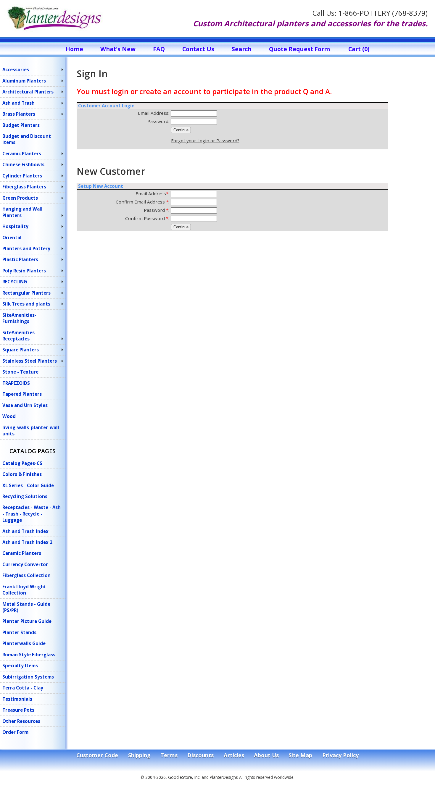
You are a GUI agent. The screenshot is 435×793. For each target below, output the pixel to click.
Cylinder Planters (22, 176)
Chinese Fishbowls (23, 164)
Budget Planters (21, 125)
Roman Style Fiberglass (28, 655)
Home (74, 49)
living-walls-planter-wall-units (31, 430)
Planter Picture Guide (26, 621)
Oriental (12, 237)
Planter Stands (19, 632)
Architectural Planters (28, 92)
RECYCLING (14, 282)
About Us (266, 755)
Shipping (139, 755)
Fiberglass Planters (24, 187)
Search (242, 49)
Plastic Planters (20, 259)
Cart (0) (359, 49)
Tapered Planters (22, 394)
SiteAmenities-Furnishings (19, 318)
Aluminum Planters (24, 81)
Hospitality (15, 226)
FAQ (159, 49)
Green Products (20, 198)
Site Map (300, 755)
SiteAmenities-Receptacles (19, 336)
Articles (234, 755)
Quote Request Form (299, 49)
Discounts (200, 755)
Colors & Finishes (22, 474)
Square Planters (20, 350)
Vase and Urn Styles (25, 405)
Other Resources (21, 721)
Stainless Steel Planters (29, 361)
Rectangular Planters (26, 293)
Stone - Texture (20, 372)
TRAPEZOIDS (16, 383)
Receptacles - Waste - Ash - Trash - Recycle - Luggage (31, 513)
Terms (169, 755)
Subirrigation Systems (28, 677)
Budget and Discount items (26, 139)
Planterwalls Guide (24, 643)
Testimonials (17, 699)
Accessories (15, 69)
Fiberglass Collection (26, 575)
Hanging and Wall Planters (22, 212)
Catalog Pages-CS (22, 463)
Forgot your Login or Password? (205, 140)
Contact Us (198, 49)
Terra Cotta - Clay (22, 688)
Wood (9, 416)
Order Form (15, 732)
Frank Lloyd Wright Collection (24, 590)
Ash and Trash (18, 103)
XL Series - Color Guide (28, 485)
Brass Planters (18, 114)
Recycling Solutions (24, 496)
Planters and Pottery (26, 248)
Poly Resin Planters (24, 271)
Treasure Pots (18, 710)
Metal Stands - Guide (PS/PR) (26, 607)
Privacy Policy (340, 755)
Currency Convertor (25, 564)
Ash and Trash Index (25, 531)
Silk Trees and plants (26, 304)
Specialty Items (20, 665)
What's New (118, 49)
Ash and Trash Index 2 (27, 542)
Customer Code (97, 755)
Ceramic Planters (21, 153)
